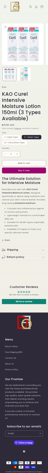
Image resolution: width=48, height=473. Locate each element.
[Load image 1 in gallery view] (9, 74)
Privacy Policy (11, 369)
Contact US (10, 358)
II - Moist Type (31, 137)
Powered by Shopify (34, 472)
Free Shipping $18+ (14, 352)
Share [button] (7, 240)
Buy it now (24, 170)
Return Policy (11, 346)
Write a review (24, 301)
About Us (9, 363)
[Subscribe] (40, 434)
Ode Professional (19, 472)
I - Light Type (12, 137)
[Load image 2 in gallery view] (24, 74)
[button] (5, 7)
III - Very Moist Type (15, 143)
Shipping (17, 128)
